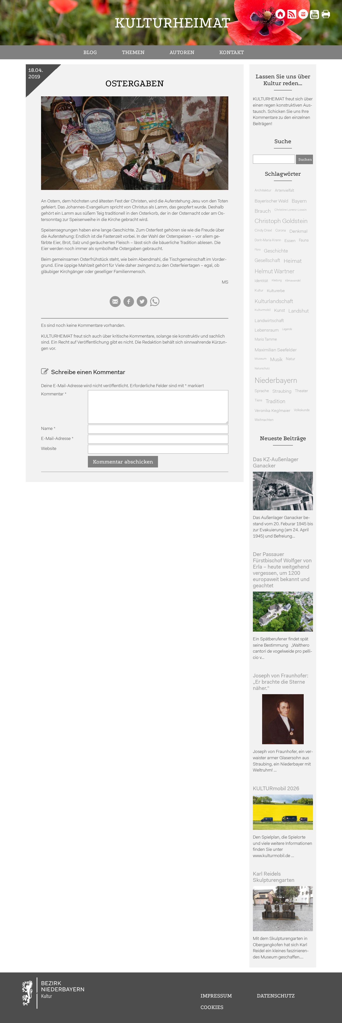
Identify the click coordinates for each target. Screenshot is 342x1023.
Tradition (275, 401)
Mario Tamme (266, 340)
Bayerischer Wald (271, 201)
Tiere (258, 400)
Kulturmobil (263, 310)
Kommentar (54, 394)
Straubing (281, 391)
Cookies (212, 1007)
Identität (261, 281)
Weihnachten (264, 420)
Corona (280, 230)
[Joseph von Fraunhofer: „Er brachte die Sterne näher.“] (283, 743)
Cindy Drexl (263, 230)
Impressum (216, 995)
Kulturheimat (173, 23)
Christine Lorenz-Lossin (290, 209)
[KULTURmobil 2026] (283, 829)
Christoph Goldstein (281, 221)
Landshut (298, 311)
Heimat (293, 261)
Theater (301, 391)
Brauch (263, 211)
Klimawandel (292, 280)
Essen (289, 241)
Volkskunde (302, 410)
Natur (290, 359)
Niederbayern (276, 381)
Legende (287, 329)
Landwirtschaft (269, 321)
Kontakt (231, 52)
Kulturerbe (276, 291)
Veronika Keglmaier (272, 411)
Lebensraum (267, 330)
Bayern (299, 201)
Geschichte (276, 251)
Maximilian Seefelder (276, 350)
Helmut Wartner (274, 272)
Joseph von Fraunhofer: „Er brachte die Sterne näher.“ (280, 682)
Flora (257, 249)
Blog (90, 52)
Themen (133, 52)
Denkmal (298, 231)
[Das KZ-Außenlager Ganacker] (283, 509)
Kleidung (277, 280)
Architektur (263, 190)
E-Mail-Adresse (57, 439)
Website (48, 449)
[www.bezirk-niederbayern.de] (53, 993)
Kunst (279, 311)
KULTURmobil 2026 (276, 789)
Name (48, 429)
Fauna (304, 240)
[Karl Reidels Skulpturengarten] (283, 930)
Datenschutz (276, 995)
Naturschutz (262, 368)
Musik (276, 360)
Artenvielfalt (284, 191)
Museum (261, 358)
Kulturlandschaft (274, 301)
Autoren (181, 52)
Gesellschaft (267, 261)
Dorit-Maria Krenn (268, 240)
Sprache (262, 391)
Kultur (259, 290)
